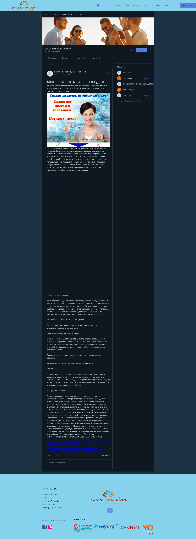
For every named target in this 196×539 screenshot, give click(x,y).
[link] (52, 58)
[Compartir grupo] (150, 49)
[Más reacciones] (56, 455)
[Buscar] (130, 50)
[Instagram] (50, 527)
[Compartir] (108, 72)
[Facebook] (44, 527)
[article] (79, 268)
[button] (131, 5)
